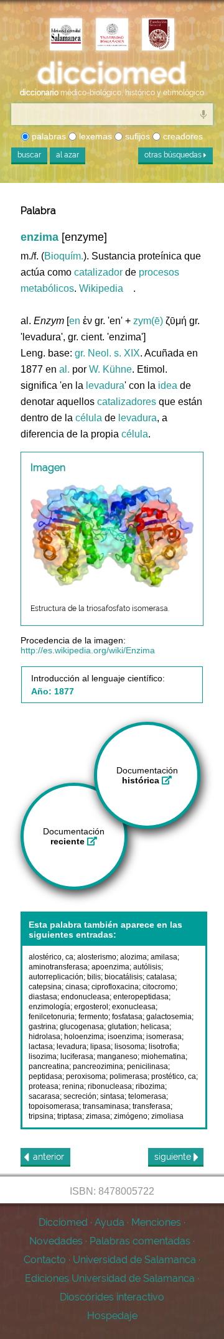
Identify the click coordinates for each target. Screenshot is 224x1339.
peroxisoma (86, 1076)
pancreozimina (98, 1066)
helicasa (155, 1026)
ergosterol (91, 1006)
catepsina (45, 986)
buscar (29, 155)
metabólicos (47, 288)
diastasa (43, 996)
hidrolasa (44, 1036)
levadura (105, 385)
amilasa (164, 957)
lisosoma (129, 1046)
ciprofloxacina (115, 986)
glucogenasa (82, 1026)
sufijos (136, 136)
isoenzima (125, 1036)
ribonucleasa (110, 1086)
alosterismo (96, 957)
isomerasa (164, 1036)
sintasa (112, 1096)
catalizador (98, 272)
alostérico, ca (51, 957)
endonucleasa (85, 996)
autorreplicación (56, 977)
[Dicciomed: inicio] (112, 73)
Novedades (56, 1241)
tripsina (41, 1116)
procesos (159, 272)
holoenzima (84, 1036)
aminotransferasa (58, 967)
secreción (79, 1096)
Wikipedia (101, 288)
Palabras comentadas (140, 1241)
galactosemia (169, 1016)
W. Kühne (110, 369)
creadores (182, 136)
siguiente (174, 1157)
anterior (48, 1157)
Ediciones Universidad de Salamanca (110, 1278)
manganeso (117, 1056)
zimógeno (130, 1116)
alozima (133, 957)
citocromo (158, 986)
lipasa (100, 1046)
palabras (47, 136)
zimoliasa (167, 1116)
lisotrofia (163, 1046)
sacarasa (44, 1096)
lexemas (94, 136)
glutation (122, 1026)
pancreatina (49, 1066)
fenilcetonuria (52, 1016)
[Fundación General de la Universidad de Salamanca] (158, 35)
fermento (93, 1016)
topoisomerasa (54, 1106)
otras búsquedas (173, 155)
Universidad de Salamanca (134, 1260)
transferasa (151, 1106)
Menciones (156, 1222)
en (74, 320)
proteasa (43, 1086)
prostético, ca (173, 1076)
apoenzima (110, 967)
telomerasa (147, 1096)
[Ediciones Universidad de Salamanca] (66, 35)
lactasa (41, 1046)
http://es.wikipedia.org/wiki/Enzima (88, 650)
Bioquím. (63, 256)
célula (88, 418)
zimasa (98, 1116)
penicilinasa (147, 1066)
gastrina (42, 1026)
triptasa (69, 1116)
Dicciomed (63, 1222)
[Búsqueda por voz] (203, 114)
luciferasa (76, 1056)
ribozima (150, 1086)
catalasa (160, 977)
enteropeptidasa (141, 996)
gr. (80, 353)
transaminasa (106, 1106)
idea (167, 385)
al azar (67, 155)
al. (64, 369)
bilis (94, 977)
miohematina (163, 1056)
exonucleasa (134, 1006)
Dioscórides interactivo (112, 1297)
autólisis (147, 967)
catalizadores (126, 401)
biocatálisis (123, 977)
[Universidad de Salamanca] (112, 35)
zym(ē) (148, 320)
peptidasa (45, 1076)
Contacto (45, 1260)
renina (73, 1086)
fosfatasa (127, 1016)
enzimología (49, 1006)
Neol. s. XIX (114, 353)
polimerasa (128, 1076)
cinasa (76, 986)
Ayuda (109, 1222)
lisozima (43, 1056)
